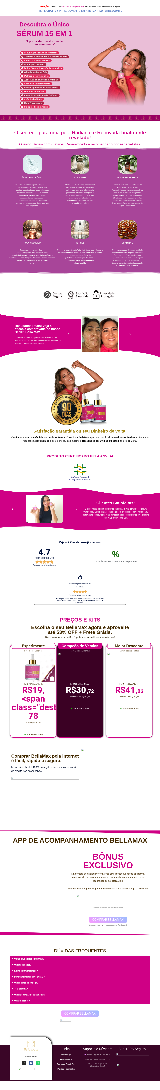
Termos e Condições (66, 1064)
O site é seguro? (22, 1001)
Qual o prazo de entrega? (26, 983)
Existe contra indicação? (26, 971)
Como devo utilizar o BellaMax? (29, 959)
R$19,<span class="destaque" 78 (45, 703)
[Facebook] (31, 1063)
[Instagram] (24, 1063)
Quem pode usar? (22, 965)
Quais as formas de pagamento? (29, 995)
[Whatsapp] (38, 1063)
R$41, (129, 690)
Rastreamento (66, 1059)
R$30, (80, 690)
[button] (68, 334)
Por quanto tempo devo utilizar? (29, 977)
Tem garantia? (21, 989)
